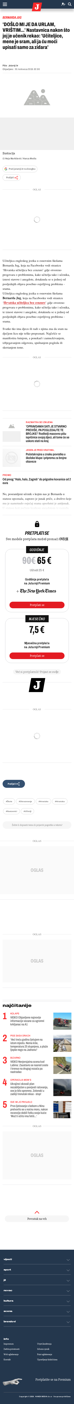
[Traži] (69, 4)
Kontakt (7, 1359)
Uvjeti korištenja (44, 1343)
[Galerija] (37, 97)
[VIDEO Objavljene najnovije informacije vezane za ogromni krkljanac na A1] (62, 1021)
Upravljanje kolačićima (47, 1359)
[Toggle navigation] (5, 4)
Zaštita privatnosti (11, 1349)
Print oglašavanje (44, 1354)
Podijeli (10, 177)
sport (7, 1270)
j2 (5, 1280)
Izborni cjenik (43, 1349)
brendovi (10, 1321)
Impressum (9, 1343)
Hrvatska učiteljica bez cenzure (24, 302)
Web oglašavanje (11, 1354)
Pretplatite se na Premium (53, 1379)
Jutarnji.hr (13, 65)
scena (8, 1311)
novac (8, 1290)
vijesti (8, 1259)
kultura (8, 1301)
